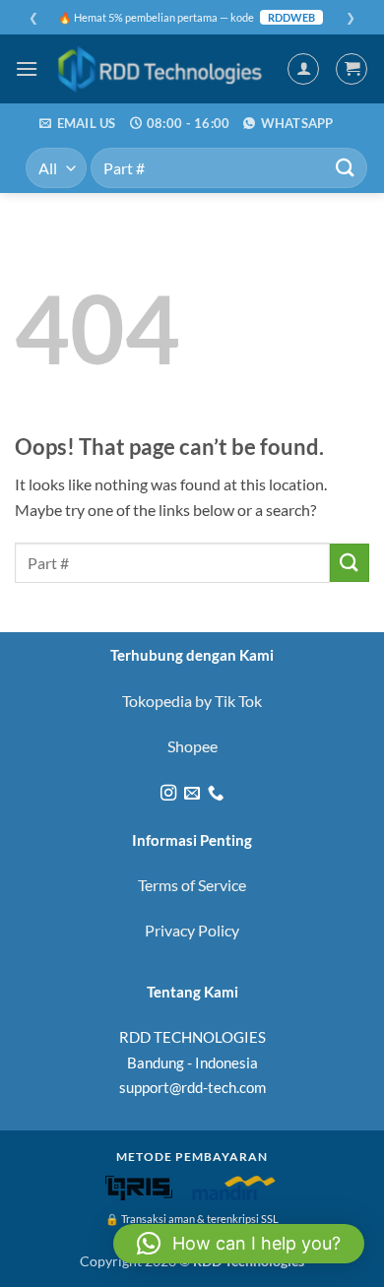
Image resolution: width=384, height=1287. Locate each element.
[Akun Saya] (303, 69)
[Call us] (216, 794)
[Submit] (345, 168)
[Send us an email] (192, 794)
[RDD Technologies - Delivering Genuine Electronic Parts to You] (162, 68)
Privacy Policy (192, 930)
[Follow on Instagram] (167, 794)
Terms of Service (192, 884)
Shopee (192, 746)
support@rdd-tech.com (192, 1087)
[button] (26, 68)
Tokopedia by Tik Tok (192, 700)
